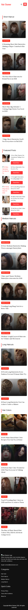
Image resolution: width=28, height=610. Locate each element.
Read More (16, 163)
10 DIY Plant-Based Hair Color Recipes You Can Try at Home (12, 439)
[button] (25, 4)
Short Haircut (8, 17)
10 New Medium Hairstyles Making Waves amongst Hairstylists (13, 247)
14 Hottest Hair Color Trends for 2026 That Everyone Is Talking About (12, 470)
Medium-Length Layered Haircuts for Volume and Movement (13, 337)
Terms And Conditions (7, 593)
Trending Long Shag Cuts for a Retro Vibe (12, 307)
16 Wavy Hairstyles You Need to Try (17, 168)
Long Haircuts (8, 344)
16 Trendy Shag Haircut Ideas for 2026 (18, 187)
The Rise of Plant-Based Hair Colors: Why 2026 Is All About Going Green (11, 532)
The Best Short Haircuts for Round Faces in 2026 (12, 78)
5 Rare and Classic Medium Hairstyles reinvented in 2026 (11, 277)
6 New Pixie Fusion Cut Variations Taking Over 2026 (17, 157)
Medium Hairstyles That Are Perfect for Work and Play (18, 198)
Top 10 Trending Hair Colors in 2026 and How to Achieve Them (12, 501)
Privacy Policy (4, 591)
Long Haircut (5, 368)
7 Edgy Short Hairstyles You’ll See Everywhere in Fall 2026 (12, 140)
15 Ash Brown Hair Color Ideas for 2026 (18, 209)
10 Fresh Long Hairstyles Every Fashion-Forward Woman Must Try (13, 373)
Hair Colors (6, 410)
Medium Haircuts (9, 218)
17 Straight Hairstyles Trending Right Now (17, 178)
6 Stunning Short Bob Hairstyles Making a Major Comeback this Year (13, 46)
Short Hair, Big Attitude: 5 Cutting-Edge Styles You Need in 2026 (13, 109)
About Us (3, 596)
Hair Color (4, 434)
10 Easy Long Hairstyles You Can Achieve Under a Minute (12, 403)
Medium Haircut (5, 242)
